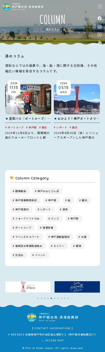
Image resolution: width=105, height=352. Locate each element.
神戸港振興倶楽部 (26, 200)
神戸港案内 (22, 209)
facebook (100, 18)
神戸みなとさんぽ (48, 191)
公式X (100, 34)
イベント (40, 255)
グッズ (55, 218)
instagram (100, 26)
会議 (83, 237)
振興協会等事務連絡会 (28, 246)
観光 (84, 200)
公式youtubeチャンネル (100, 43)
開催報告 (20, 191)
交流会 (19, 255)
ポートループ (23, 227)
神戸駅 (74, 218)
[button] (38, 298)
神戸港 (52, 200)
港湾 (65, 209)
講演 (78, 246)
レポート (45, 209)
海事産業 (48, 227)
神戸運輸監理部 (60, 237)
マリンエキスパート (27, 237)
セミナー (59, 246)
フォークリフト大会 (27, 218)
